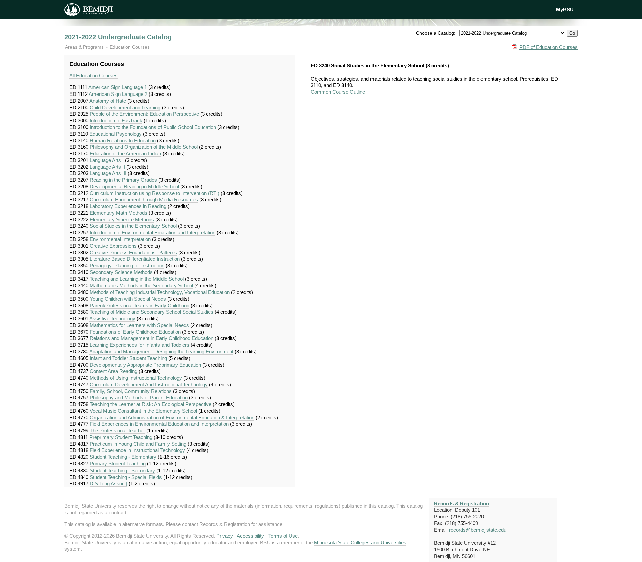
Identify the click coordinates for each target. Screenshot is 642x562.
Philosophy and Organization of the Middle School (144, 147)
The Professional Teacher (117, 430)
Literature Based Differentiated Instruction (135, 259)
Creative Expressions (113, 246)
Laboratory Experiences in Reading (128, 206)
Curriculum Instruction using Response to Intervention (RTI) (154, 193)
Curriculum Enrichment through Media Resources (144, 199)
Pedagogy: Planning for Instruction (127, 265)
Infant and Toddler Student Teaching (128, 358)
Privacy (224, 536)
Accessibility (250, 536)
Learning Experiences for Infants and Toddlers (139, 345)
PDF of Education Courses (548, 47)
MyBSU (565, 9)
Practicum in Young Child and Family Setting (138, 444)
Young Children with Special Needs (128, 299)
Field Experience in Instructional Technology (137, 450)
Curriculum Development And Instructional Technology (149, 384)
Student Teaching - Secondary (122, 470)
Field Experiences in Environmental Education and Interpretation (159, 424)
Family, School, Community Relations (131, 391)
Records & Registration (461, 503)
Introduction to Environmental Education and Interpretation (152, 232)
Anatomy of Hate (107, 101)
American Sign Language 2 (118, 94)
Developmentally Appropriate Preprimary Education (145, 365)
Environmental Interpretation (120, 239)
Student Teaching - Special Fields (126, 477)
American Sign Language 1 (117, 87)
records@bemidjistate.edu (477, 530)
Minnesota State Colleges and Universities (360, 542)
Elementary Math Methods (118, 213)
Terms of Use (283, 536)
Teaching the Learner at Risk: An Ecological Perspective (150, 404)
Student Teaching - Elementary (123, 457)
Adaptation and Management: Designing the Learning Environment (161, 351)
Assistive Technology (112, 318)
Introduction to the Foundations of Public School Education (153, 127)
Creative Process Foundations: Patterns (133, 252)
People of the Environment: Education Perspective (144, 114)
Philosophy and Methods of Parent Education (139, 397)
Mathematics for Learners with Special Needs (139, 325)
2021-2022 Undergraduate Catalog (118, 37)
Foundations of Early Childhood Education (135, 332)
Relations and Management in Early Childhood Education (151, 338)
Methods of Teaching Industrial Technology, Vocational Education (160, 292)
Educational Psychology (115, 134)
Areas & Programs (85, 47)
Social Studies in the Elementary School (133, 226)
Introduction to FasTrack (116, 120)
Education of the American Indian (125, 153)
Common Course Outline (338, 92)
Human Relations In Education (123, 140)
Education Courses (130, 47)
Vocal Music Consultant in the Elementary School (143, 411)
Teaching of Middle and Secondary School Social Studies (151, 312)
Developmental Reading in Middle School (134, 186)
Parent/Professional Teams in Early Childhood (139, 305)
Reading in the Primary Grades (123, 180)
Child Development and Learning (125, 107)
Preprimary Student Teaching (120, 437)
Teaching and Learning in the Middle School (137, 279)
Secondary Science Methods (121, 272)
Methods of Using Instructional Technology (136, 378)
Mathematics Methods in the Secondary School (141, 285)
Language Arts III (108, 173)
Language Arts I (107, 160)
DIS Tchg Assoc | (108, 483)
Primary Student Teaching (118, 463)
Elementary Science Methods (122, 219)
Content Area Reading (113, 371)
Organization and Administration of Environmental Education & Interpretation (172, 417)
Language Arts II (107, 167)
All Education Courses (93, 75)
